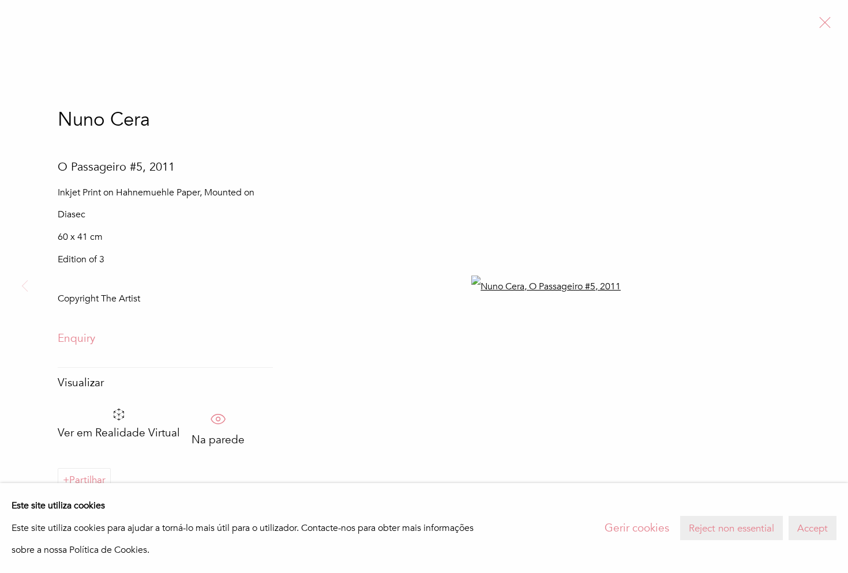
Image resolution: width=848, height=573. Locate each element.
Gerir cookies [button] (637, 528)
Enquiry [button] (76, 338)
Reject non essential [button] (731, 528)
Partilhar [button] (87, 480)
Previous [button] (25, 286)
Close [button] (822, 26)
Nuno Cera (104, 120)
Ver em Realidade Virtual (119, 432)
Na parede (218, 436)
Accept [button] (812, 528)
